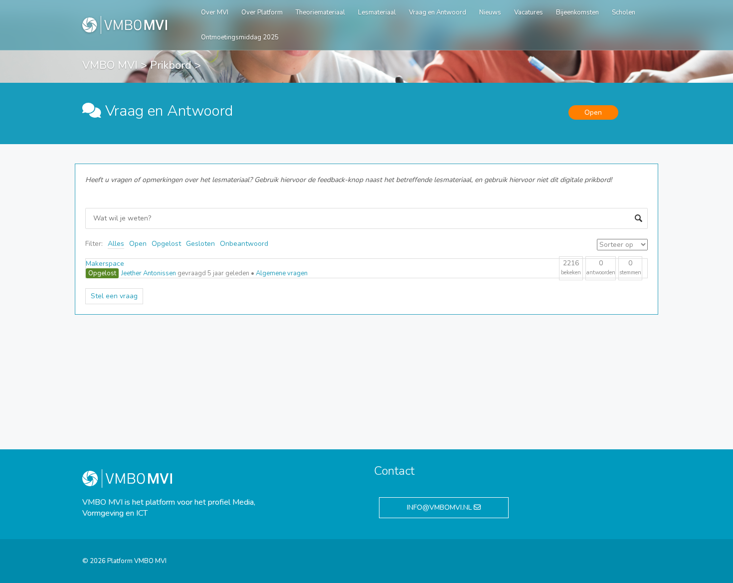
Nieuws (490, 12)
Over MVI (214, 12)
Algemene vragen (282, 273)
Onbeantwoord (244, 243)
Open (138, 243)
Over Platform (262, 12)
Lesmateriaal (377, 12)
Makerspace (105, 263)
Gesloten (200, 243)
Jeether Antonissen (148, 273)
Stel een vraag (114, 296)
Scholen (623, 12)
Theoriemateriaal (320, 12)
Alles (116, 243)
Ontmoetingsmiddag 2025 (240, 37)
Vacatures (528, 12)
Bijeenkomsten (577, 12)
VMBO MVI (110, 65)
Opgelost (166, 243)
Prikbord (170, 65)
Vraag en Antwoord (437, 12)
